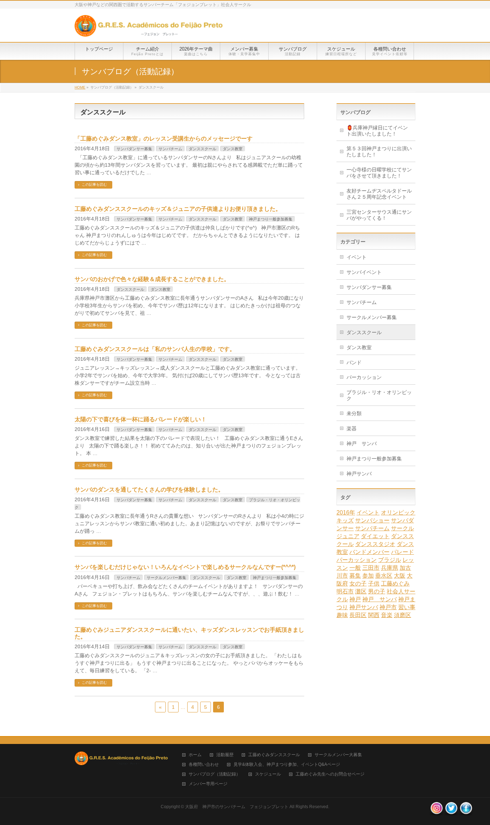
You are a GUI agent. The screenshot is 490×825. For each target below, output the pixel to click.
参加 (368, 576)
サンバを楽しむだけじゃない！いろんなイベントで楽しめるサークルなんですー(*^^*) (185, 567)
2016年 (345, 512)
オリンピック (398, 512)
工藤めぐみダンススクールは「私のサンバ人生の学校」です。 (155, 349)
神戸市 (388, 607)
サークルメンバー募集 (166, 577)
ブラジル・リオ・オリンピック (379, 395)
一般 (355, 568)
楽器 (352, 428)
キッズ (345, 520)
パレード (402, 552)
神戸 (355, 599)
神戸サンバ (359, 473)
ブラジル (389, 560)
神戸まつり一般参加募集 (270, 219)
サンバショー (372, 520)
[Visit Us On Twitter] (451, 812)
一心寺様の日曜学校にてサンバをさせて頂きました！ (379, 173)
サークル (402, 528)
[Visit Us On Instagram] (436, 812)
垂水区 (383, 576)
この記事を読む (94, 184)
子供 (374, 583)
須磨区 (402, 615)
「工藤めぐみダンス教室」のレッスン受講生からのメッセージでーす (164, 139)
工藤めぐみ (395, 583)
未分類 (354, 413)
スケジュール (268, 774)
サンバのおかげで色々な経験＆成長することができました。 (152, 279)
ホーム (195, 755)
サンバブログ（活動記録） (214, 774)
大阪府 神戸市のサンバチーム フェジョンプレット (236, 806)
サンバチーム (170, 149)
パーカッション (364, 377)
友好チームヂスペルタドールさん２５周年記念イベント (379, 194)
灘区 (361, 591)
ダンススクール (202, 149)
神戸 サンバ (362, 443)
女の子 (358, 583)
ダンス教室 (232, 149)
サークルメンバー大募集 (338, 755)
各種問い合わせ (204, 764)
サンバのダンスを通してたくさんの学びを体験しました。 (149, 490)
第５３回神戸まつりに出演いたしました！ (379, 151)
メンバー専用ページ (208, 784)
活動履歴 (225, 755)
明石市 (345, 591)
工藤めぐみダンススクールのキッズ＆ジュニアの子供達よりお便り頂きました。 (178, 209)
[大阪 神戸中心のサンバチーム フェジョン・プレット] (149, 28)
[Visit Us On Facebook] (465, 812)
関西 (374, 615)
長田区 (358, 615)
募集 (355, 576)
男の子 (376, 591)
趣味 (342, 615)
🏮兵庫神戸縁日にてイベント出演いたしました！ (377, 131)
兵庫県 (389, 568)
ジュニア (347, 536)
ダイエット (375, 536)
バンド (354, 362)
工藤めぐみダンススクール (274, 755)
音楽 (386, 615)
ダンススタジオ (375, 544)
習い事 (406, 607)
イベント (357, 257)
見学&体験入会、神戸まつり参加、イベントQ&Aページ (287, 764)
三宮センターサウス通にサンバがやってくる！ (379, 215)
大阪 (399, 576)
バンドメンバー (369, 552)
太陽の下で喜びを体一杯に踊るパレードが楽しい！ (141, 419)
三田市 (371, 568)
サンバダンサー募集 (134, 149)
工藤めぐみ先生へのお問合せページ (330, 774)
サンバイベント (364, 272)
